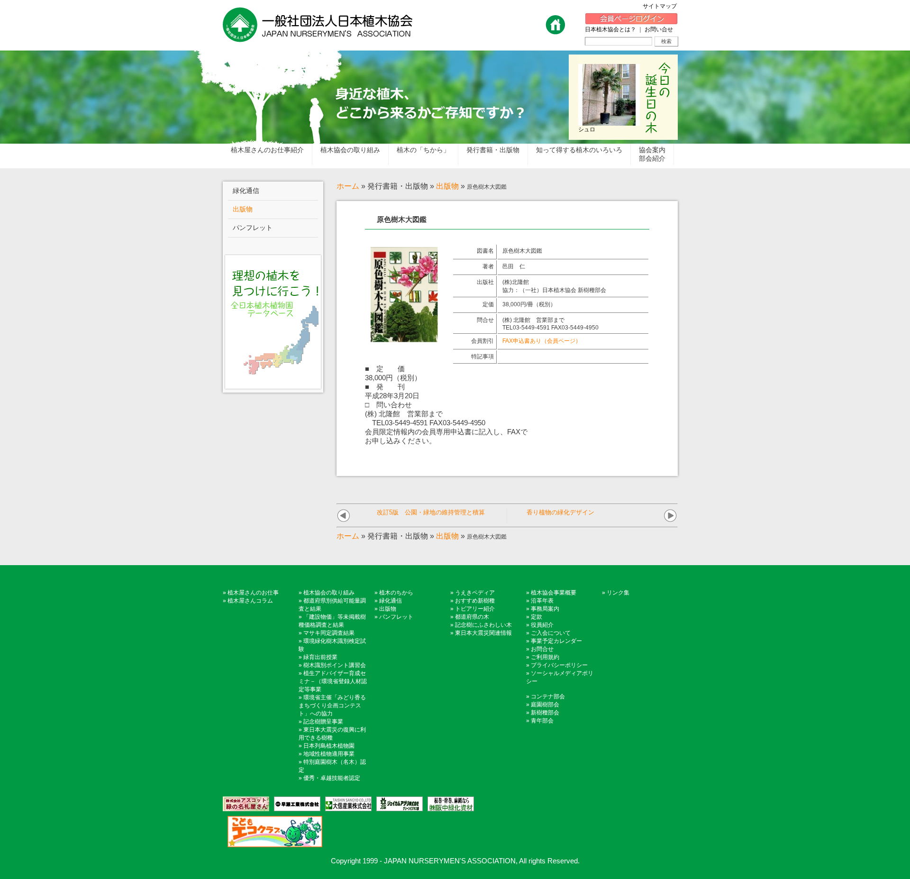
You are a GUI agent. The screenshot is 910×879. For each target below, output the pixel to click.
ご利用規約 (545, 657)
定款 (536, 616)
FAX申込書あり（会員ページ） (541, 341)
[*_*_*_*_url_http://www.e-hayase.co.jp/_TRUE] (294, 804)
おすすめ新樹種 (475, 600)
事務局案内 (545, 608)
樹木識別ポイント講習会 (334, 665)
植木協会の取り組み (329, 592)
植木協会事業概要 (553, 592)
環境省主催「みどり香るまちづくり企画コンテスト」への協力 (332, 705)
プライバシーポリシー (559, 665)
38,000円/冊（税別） (529, 304)
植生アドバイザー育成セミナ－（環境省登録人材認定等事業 (333, 681)
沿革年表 (542, 600)
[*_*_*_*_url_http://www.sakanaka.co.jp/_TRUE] (448, 804)
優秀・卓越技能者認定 (331, 778)
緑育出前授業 (320, 657)
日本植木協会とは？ (610, 29)
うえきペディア (475, 592)
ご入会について (551, 633)
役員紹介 (542, 625)
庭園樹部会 (545, 704)
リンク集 (618, 592)
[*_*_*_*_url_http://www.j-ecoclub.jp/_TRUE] (272, 831)
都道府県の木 (472, 616)
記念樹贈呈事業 (323, 721)
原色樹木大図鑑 (522, 250)
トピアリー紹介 (475, 608)
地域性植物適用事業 (329, 754)
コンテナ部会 (548, 696)
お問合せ (542, 649)
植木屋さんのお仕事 (253, 592)
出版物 (447, 186)
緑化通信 (390, 600)
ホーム (348, 186)
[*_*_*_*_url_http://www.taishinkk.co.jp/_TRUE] (346, 804)
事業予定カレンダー (556, 641)
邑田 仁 (513, 266)
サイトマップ (662, 6)
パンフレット (396, 616)
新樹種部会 (545, 712)
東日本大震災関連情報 (483, 633)
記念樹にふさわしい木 (483, 625)
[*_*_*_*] (404, 338)
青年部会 (542, 720)
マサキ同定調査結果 (329, 633)
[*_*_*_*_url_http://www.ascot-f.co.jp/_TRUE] (246, 804)
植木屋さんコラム (250, 600)
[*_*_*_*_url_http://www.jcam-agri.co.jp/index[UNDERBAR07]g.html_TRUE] (397, 804)
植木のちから (396, 592)
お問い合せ (659, 29)
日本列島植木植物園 (329, 745)
